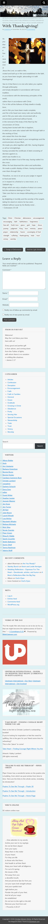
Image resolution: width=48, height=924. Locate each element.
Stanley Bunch (13, 566)
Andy (5, 463)
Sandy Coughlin (9, 539)
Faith (41, 18)
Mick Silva (6, 527)
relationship (14, 232)
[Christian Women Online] (24, 11)
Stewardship (16, 22)
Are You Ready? (29, 564)
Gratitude (18, 20)
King (21, 228)
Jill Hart (5, 510)
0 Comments (31, 29)
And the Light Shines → (35, 250)
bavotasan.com (34, 922)
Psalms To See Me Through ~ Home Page (19, 796)
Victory (34, 22)
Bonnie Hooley (8, 475)
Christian (17, 218)
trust (38, 236)
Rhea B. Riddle (8, 536)
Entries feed (12, 599)
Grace (11, 20)
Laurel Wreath (8, 516)
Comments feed (14, 602)
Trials (24, 22)
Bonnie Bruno (8, 472)
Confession (13, 18)
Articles (5, 18)
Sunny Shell (7, 545)
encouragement (38, 218)
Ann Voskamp (8, 466)
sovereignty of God (34, 232)
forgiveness (34, 222)
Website (5, 305)
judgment (14, 228)
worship (13, 239)
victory (5, 239)
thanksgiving (24, 236)
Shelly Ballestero (9, 542)
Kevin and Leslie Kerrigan (32, 566)
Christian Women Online (23, 919)
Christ (10, 218)
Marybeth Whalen (9, 521)
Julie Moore (7, 513)
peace (40, 228)
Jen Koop (6, 504)
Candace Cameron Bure (12, 478)
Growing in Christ (28, 20)
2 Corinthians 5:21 (16, 632)
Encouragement (32, 18)
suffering (14, 236)
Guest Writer (7, 495)
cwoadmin (7, 29)
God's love (14, 225)
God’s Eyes (20, 578)
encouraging (7, 222)
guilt (28, 225)
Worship (40, 22)
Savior (22, 232)
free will (6, 225)
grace (23, 225)
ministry (33, 228)
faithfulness (23, 222)
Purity (10, 411)
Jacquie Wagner (9, 501)
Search (5, 442)
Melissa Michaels (9, 524)
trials (32, 236)
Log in (10, 596)
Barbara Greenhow (10, 469)
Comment (6, 270)
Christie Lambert (9, 481)
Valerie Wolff (7, 550)
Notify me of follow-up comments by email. (21, 310)
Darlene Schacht (9, 487)
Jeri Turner (7, 507)
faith (15, 222)
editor (5, 492)
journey (5, 228)
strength (6, 236)
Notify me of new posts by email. (17, 315)
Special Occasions (15, 417)
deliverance (27, 218)
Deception (22, 18)
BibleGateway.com (10, 634)
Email (5, 299)
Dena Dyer (7, 489)
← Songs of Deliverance (12, 250)
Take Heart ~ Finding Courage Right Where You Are (23, 749)
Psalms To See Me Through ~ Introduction (19, 791)
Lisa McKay (7, 518)
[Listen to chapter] (25, 632)
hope (33, 225)
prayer (5, 232)
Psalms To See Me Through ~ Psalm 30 (18, 786)
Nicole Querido (8, 530)
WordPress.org (13, 605)
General (5, 20)
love (26, 228)
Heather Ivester (9, 498)
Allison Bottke (8, 460)
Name (5, 293)
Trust (28, 22)
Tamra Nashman (9, 548)
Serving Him (6, 22)
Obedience (40, 20)
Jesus (40, 225)
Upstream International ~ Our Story (18, 681)
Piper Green (7, 533)
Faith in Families (14, 394)
